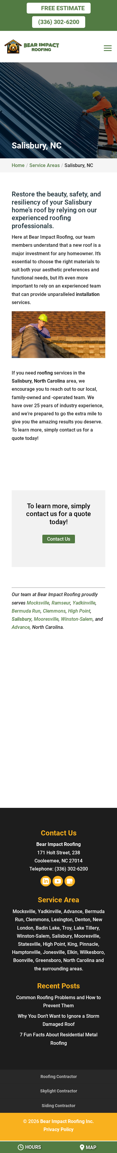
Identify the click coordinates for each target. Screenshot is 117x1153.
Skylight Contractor (58, 1091)
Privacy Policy (59, 1129)
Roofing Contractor (58, 1076)
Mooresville (46, 619)
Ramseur (61, 603)
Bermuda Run (26, 611)
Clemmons (54, 611)
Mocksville (38, 603)
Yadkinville (84, 603)
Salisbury (22, 619)
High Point (79, 611)
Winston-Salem (77, 619)
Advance (21, 627)
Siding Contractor (58, 1105)
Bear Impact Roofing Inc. (67, 1121)
